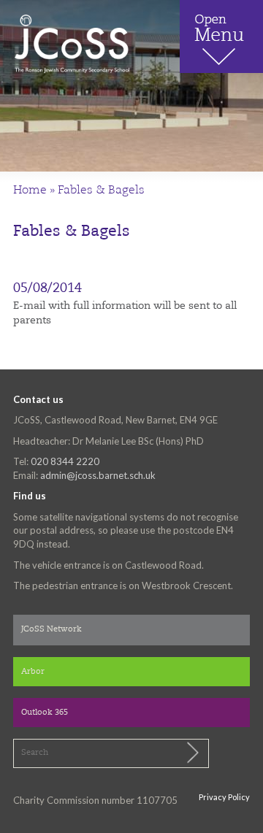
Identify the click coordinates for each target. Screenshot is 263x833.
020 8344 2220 (65, 461)
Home (30, 190)
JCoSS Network (51, 630)
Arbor (33, 672)
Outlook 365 (44, 713)
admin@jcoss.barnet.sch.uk (98, 475)
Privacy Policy (224, 797)
